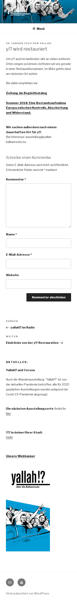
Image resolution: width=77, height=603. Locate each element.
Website (12, 275)
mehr (9, 437)
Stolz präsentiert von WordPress (27, 593)
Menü (41, 28)
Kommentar (16, 179)
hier (8, 413)
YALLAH (46, 43)
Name (11, 234)
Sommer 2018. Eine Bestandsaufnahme (36, 103)
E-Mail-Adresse (19, 254)
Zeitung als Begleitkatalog (26, 93)
